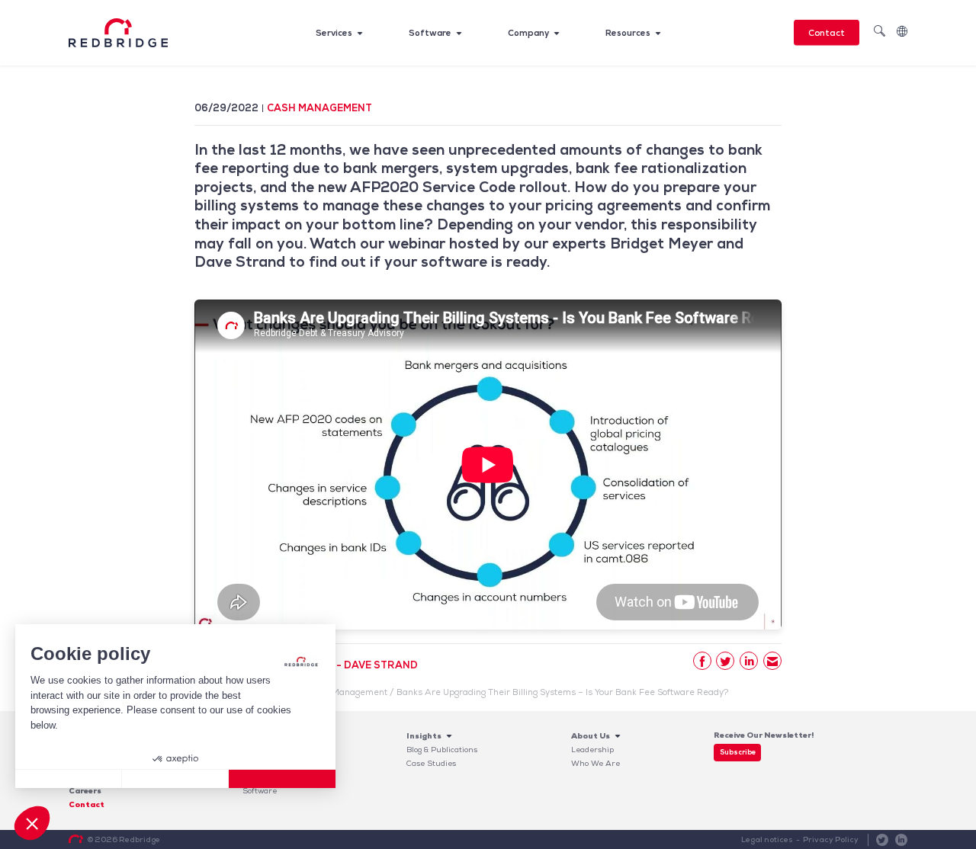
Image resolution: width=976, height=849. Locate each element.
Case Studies (431, 763)
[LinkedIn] (749, 661)
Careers (85, 791)
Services (334, 32)
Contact (826, 32)
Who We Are (595, 763)
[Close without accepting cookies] (68, 779)
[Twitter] (725, 661)
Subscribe (738, 752)
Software (430, 32)
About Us (590, 736)
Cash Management (319, 107)
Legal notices (767, 839)
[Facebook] (702, 661)
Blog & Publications (441, 749)
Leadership (592, 749)
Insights (423, 736)
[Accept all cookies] (282, 779)
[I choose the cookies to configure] (175, 779)
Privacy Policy (831, 839)
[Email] (772, 661)
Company (528, 32)
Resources (627, 32)
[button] (32, 823)
